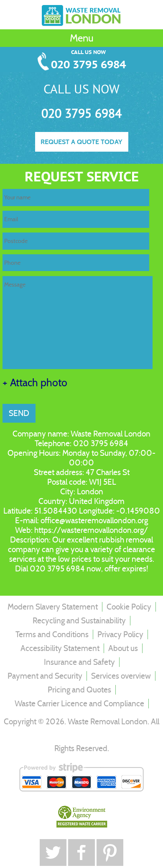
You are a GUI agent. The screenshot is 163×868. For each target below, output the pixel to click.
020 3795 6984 (88, 65)
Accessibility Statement (59, 648)
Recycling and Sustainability (79, 620)
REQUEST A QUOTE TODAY (81, 142)
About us (123, 648)
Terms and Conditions (52, 634)
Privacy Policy (120, 634)
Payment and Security (45, 676)
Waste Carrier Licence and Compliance (79, 703)
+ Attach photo (35, 382)
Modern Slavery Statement (53, 607)
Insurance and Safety (79, 662)
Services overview (121, 676)
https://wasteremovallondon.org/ (91, 530)
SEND (19, 413)
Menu (82, 38)
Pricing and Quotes (79, 690)
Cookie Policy (129, 607)
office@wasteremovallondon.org (94, 520)
